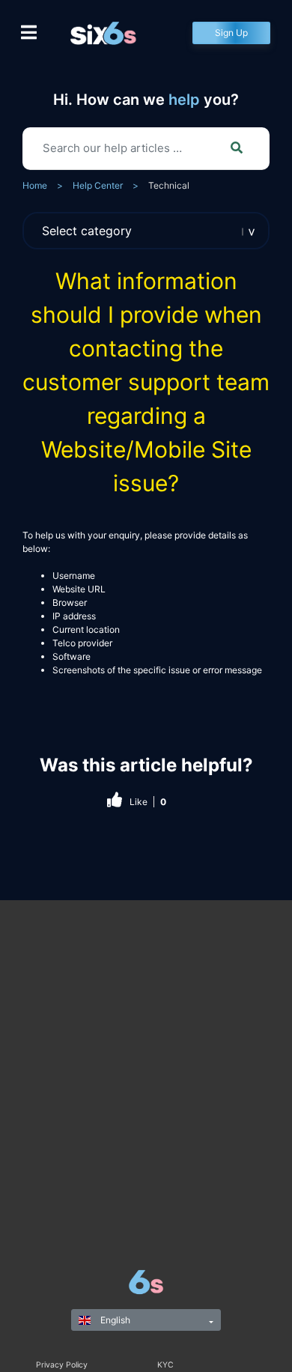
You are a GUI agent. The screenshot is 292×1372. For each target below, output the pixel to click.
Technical (168, 185)
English (114, 1320)
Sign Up (231, 32)
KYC (165, 1365)
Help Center (98, 185)
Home (34, 185)
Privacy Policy (62, 1365)
